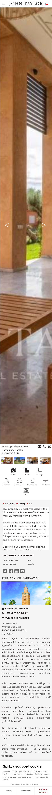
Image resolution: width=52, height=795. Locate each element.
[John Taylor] (26, 4)
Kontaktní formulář (16, 609)
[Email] (22, 571)
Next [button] (43, 225)
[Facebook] (11, 571)
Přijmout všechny (43, 790)
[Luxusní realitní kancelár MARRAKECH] (26, 594)
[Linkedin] (16, 571)
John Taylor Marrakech (20, 578)
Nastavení (26, 791)
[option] (26, 225)
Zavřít (8, 791)
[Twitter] (5, 571)
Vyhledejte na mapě (16, 618)
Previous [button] (6, 225)
